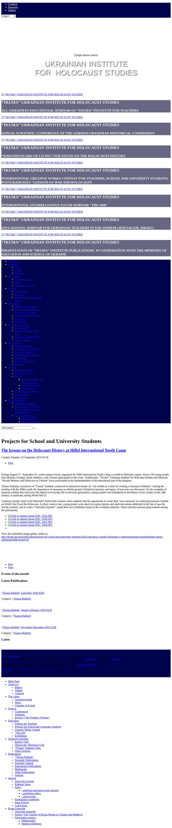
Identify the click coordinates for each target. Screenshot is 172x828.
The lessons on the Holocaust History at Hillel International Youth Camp (63, 450)
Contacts (12, 4)
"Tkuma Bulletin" (21, 598)
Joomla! (115, 659)
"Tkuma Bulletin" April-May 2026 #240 (22, 593)
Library (12, 10)
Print (10, 463)
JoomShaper (90, 659)
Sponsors (13, 7)
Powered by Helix (11, 656)
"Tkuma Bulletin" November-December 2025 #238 (28, 627)
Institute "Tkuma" (86, 664)
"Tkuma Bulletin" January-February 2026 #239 (26, 610)
